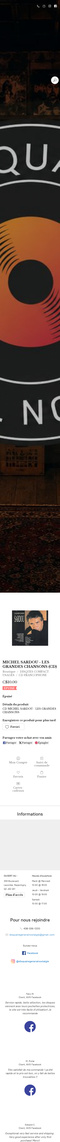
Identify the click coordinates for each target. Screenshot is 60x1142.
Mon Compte (18, 762)
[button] (13, 727)
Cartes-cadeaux (18, 789)
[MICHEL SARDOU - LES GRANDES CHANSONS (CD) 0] (30, 628)
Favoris (18, 776)
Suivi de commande (42, 764)
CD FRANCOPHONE (33, 675)
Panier (41, 776)
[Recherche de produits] (55, 80)
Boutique (9, 671)
